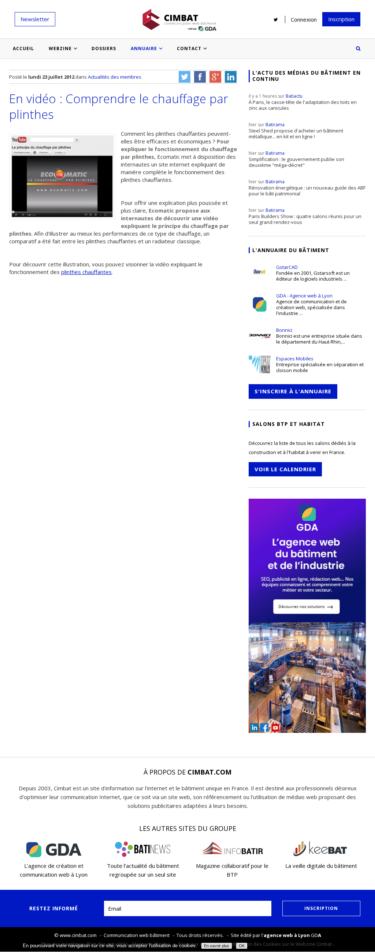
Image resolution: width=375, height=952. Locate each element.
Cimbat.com (209, 772)
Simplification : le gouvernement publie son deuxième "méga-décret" (296, 159)
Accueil (23, 48)
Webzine (60, 48)
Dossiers (104, 48)
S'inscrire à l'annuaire (293, 391)
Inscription (341, 19)
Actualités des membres (114, 77)
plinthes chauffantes (86, 272)
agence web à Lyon (287, 935)
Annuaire (144, 48)
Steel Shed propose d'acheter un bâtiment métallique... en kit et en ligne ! (296, 130)
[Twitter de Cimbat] (275, 19)
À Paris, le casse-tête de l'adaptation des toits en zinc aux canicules (303, 102)
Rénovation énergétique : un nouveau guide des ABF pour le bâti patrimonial (307, 187)
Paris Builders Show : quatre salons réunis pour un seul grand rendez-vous (305, 216)
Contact (189, 48)
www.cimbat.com (78, 935)
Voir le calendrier (285, 469)
